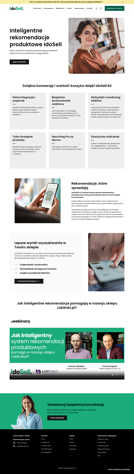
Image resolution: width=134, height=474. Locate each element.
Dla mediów (73, 446)
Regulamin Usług (103, 439)
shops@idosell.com (23, 446)
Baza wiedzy (79, 8)
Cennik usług (102, 442)
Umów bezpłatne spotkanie (119, 469)
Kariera (71, 442)
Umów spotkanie (57, 418)
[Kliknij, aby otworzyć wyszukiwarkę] (101, 8)
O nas (71, 439)
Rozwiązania (48, 8)
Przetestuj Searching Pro (27, 281)
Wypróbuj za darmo (114, 8)
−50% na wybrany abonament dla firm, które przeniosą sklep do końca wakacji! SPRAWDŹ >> (66, 2)
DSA (99, 456)
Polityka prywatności (104, 449)
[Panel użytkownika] (96, 8)
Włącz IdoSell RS (19, 62)
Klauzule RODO (102, 452)
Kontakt (90, 8)
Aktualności (72, 449)
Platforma (37, 8)
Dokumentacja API (103, 446)
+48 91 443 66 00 (22, 443)
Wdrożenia (60, 8)
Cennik (69, 8)
